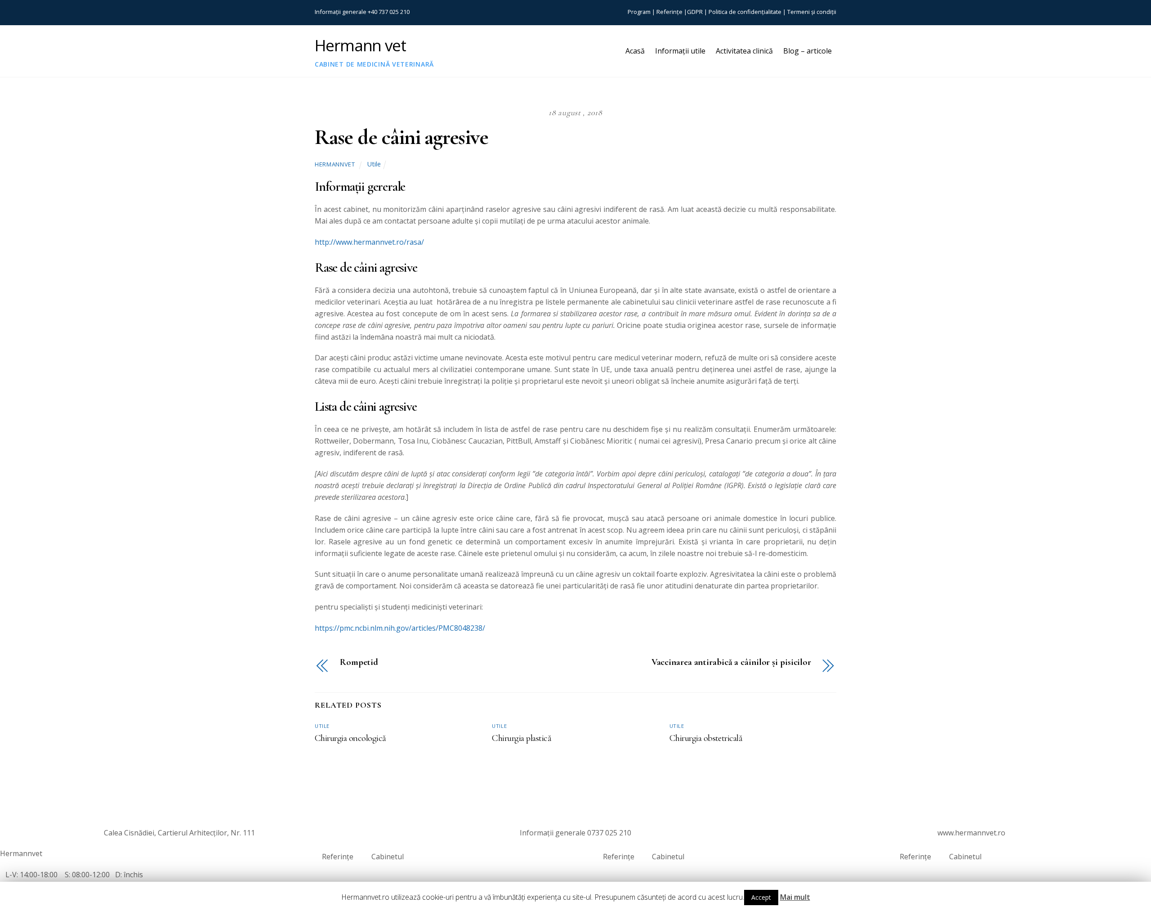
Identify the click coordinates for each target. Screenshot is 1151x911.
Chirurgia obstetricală (706, 738)
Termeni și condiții (811, 12)
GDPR (695, 12)
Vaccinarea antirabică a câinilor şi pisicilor (731, 662)
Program (639, 12)
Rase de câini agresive (401, 137)
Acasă (635, 51)
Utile (374, 164)
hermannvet (335, 164)
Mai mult (795, 897)
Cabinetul (387, 857)
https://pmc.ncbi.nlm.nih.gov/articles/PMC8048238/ (400, 628)
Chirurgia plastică (521, 738)
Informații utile (680, 51)
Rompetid (359, 662)
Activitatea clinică (744, 51)
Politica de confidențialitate (745, 12)
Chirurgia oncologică (350, 738)
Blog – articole (807, 51)
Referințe (669, 12)
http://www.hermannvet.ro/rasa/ (369, 242)
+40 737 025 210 (389, 12)
